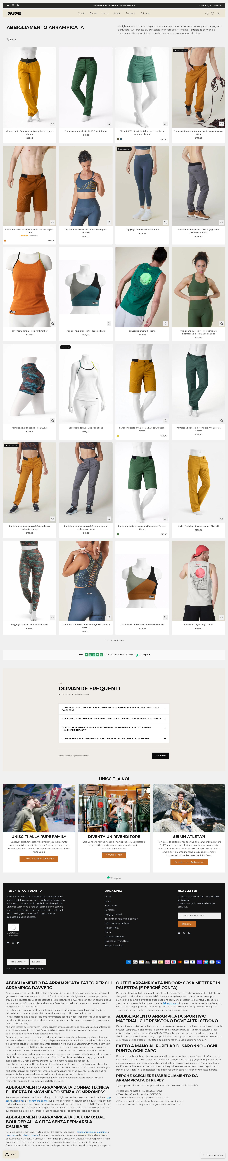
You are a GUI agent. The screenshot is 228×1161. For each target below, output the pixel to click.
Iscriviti (114, 598)
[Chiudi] (139, 559)
